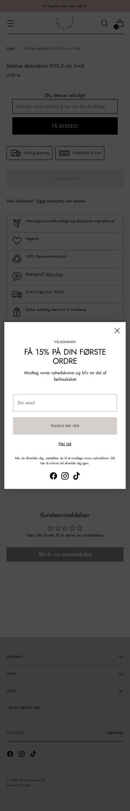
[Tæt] (117, 330)
